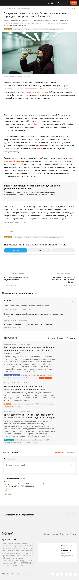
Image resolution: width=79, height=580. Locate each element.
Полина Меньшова (25, 309)
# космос (27, 442)
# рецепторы (38, 29)
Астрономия (9, 440)
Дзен (39, 250)
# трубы (18, 406)
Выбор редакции (45, 378)
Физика (7, 404)
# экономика (33, 378)
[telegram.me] (70, 574)
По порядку (71, 452)
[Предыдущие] (68, 514)
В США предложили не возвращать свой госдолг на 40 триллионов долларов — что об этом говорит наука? (29, 350)
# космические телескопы (13, 442)
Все (35, 293)
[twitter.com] (52, 574)
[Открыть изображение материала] (39, 53)
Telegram (16, 250)
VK (63, 250)
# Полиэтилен (40, 404)
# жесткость (16, 404)
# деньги (50, 375)
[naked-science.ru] (75, 574)
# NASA (46, 440)
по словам (35, 173)
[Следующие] (74, 514)
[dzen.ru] (66, 574)
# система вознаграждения (54, 29)
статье (39, 149)
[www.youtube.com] (61, 574)
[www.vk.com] (57, 574)
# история (16, 378)
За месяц (71, 338)
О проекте (64, 534)
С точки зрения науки (12, 375)
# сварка (50, 404)
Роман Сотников (13, 478)
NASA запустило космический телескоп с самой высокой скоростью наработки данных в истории (29, 416)
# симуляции (9, 406)
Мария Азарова (24, 320)
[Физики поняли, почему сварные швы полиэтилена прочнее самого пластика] (66, 394)
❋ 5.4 (49, 16)
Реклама (73, 534)
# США (24, 378)
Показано (37, 124)
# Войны (24, 375)
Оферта (47, 534)
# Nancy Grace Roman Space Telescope (28, 440)
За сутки (51, 338)
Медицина (7, 29)
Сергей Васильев (24, 8)
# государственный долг (37, 375)
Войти (74, 2)
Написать (61, 3)
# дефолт (8, 378)
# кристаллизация (28, 404)
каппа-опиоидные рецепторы (36, 92)
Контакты (55, 534)
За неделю (61, 338)
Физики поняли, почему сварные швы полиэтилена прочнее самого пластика (24, 387)
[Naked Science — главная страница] (13, 3)
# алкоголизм (18, 29)
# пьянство (28, 29)
